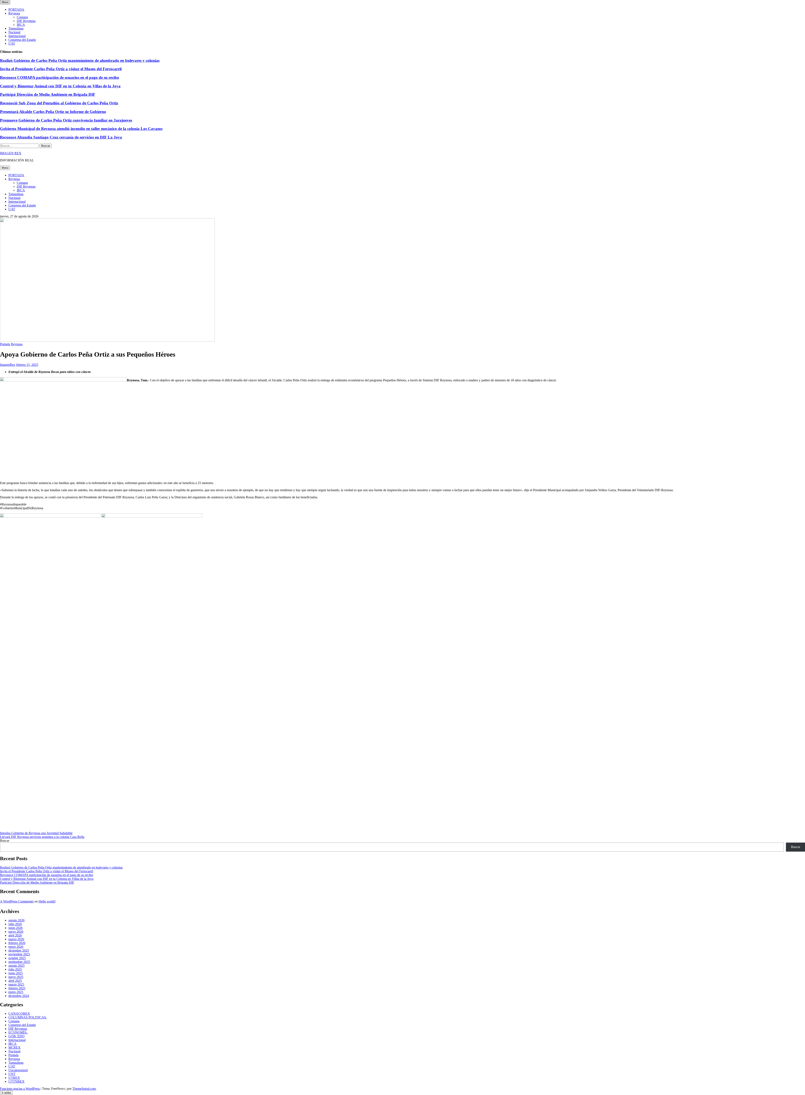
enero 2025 (15, 992)
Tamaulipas (15, 28)
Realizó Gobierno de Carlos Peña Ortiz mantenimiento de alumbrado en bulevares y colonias (80, 60)
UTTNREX (16, 1081)
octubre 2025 (17, 958)
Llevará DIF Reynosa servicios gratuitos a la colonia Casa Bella (42, 837)
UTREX (14, 1077)
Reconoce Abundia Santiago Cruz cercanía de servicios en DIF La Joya (61, 137)
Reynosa (14, 13)
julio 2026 (15, 924)
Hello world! (47, 901)
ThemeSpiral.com (84, 1088)
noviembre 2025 (19, 954)
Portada (5, 344)
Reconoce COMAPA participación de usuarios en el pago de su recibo (59, 77)
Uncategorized (18, 1070)
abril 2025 (15, 980)
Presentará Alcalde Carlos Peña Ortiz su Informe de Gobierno (53, 111)
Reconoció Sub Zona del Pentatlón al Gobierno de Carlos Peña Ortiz (59, 103)
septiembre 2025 (19, 962)
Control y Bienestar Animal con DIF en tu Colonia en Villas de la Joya (60, 86)
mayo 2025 (15, 977)
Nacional (14, 32)
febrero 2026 (16, 943)
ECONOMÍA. (18, 1032)
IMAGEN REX (10, 153)
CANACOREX (19, 1013)
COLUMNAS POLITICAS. (27, 1017)
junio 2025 (15, 973)
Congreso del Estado (22, 40)
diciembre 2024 (18, 996)
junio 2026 (15, 928)
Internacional (17, 36)
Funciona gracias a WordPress (20, 1088)
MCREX (14, 1047)
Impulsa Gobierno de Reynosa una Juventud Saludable (36, 833)
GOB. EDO (16, 1036)
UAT (11, 43)
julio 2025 (15, 969)
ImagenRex (7, 364)
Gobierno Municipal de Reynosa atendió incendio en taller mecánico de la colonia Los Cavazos (81, 128)
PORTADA (16, 9)
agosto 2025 (16, 965)
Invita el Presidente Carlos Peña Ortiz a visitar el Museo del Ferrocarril (61, 69)
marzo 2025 (16, 984)
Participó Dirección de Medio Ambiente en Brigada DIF (47, 94)
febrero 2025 (16, 988)
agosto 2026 (16, 920)
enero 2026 (15, 946)
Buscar (4, 840)
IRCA (21, 24)
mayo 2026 (15, 931)
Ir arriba (6, 1092)
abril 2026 (15, 935)
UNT (12, 1074)
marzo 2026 (16, 939)
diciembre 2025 (18, 950)
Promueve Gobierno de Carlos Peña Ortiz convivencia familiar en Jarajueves (66, 120)
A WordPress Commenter (17, 901)
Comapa (22, 17)
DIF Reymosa (26, 21)
